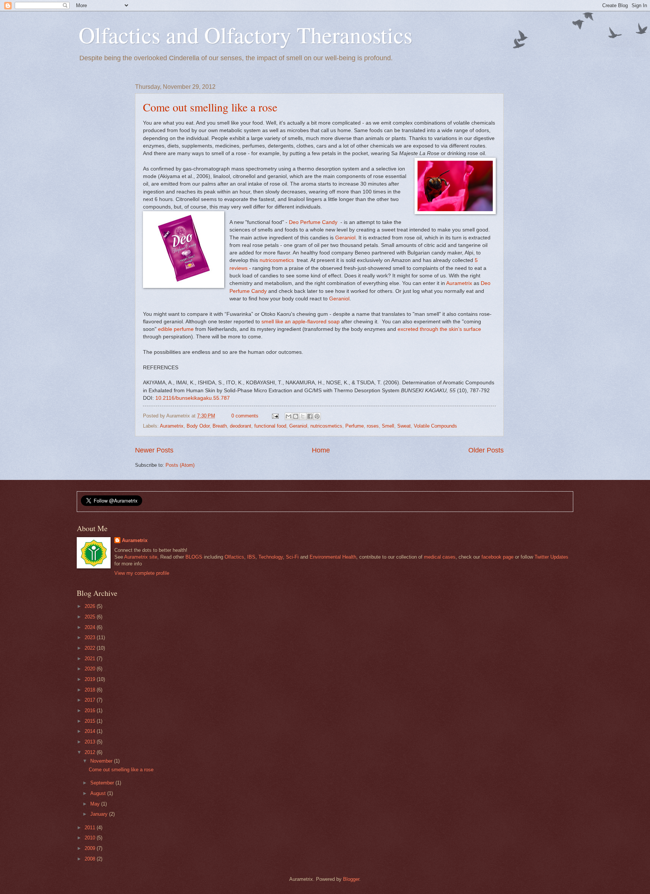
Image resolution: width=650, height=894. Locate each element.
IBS (251, 557)
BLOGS (193, 557)
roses (373, 426)
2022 (91, 648)
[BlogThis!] (295, 416)
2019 (91, 679)
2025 (91, 617)
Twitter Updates (551, 557)
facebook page (497, 557)
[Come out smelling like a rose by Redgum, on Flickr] (455, 187)
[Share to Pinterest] (317, 416)
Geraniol (345, 238)
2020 (91, 669)
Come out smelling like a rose (210, 106)
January (99, 814)
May (95, 804)
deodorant (240, 426)
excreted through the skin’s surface (439, 329)
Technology (270, 557)
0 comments (244, 416)
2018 (91, 690)
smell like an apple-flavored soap (300, 321)
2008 (91, 859)
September (102, 783)
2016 (91, 710)
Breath (220, 426)
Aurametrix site (140, 557)
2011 (91, 827)
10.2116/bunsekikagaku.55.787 (192, 398)
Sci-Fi (292, 557)
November (102, 761)
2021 (91, 658)
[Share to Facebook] (310, 416)
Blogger (351, 879)
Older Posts (486, 450)
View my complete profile (141, 573)
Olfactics (234, 557)
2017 (91, 700)
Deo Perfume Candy (313, 222)
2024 (91, 627)
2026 (91, 606)
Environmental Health (333, 557)
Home (321, 450)
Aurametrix (458, 283)
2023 (91, 637)
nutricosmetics (277, 260)
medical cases (440, 557)
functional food (270, 426)
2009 (91, 848)
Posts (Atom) (180, 465)
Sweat (404, 426)
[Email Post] (274, 416)
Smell (388, 426)
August (98, 793)
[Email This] (288, 416)
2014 (91, 731)
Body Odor (198, 426)
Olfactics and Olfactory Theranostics (245, 35)
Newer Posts (154, 450)
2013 (91, 742)
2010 (91, 838)
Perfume (354, 426)
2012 (91, 752)
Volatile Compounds (435, 426)
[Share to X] (303, 416)
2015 (91, 721)
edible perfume (176, 329)
